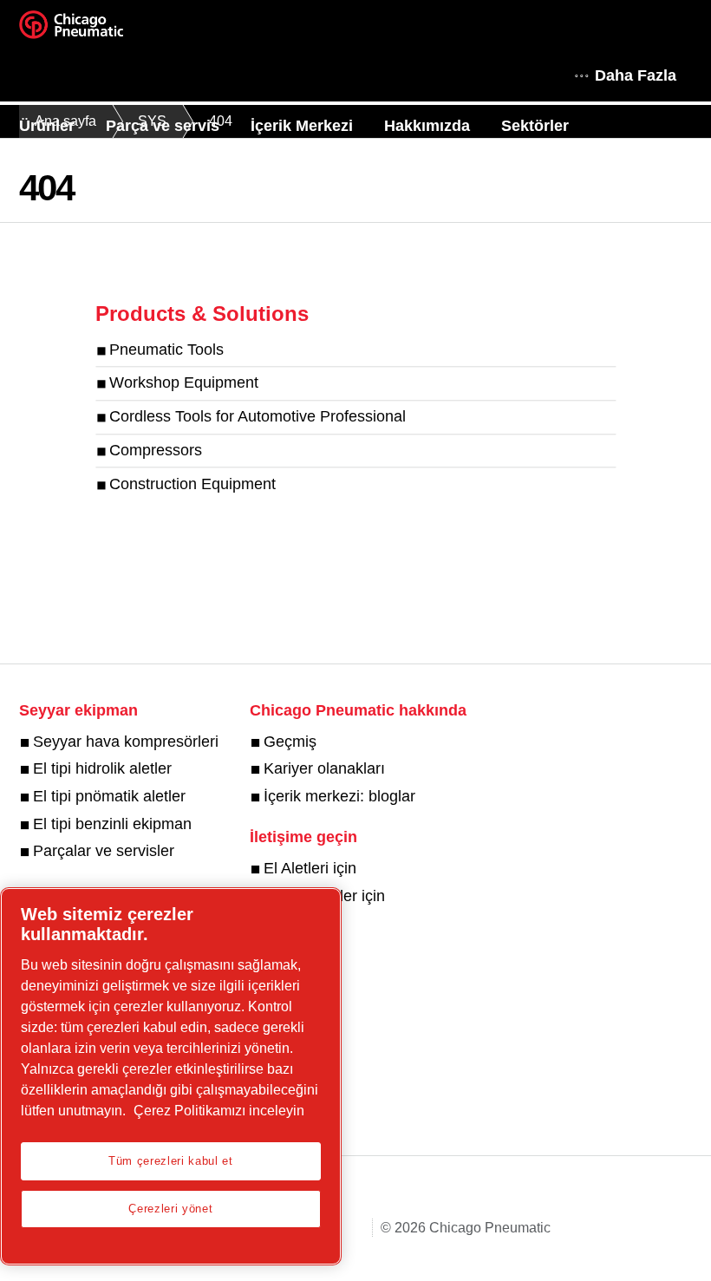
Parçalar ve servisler (103, 850)
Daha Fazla (635, 75)
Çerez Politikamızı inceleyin (219, 1110)
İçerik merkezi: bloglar (339, 796)
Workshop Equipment (183, 383)
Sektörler (535, 125)
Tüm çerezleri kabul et (170, 1160)
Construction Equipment (192, 484)
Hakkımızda (427, 125)
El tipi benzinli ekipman (112, 824)
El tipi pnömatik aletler (109, 796)
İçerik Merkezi (302, 125)
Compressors (155, 450)
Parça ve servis (162, 125)
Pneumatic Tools (166, 349)
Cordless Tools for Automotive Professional (257, 417)
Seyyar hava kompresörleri (126, 741)
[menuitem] (62, 126)
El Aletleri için (310, 868)
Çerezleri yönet (170, 1208)
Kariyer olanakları (324, 768)
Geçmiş (290, 741)
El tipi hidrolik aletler (102, 768)
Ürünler (47, 125)
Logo (92, 30)
